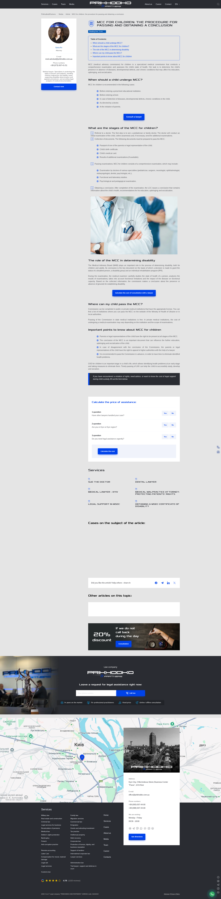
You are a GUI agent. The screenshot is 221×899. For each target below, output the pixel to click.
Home (106, 815)
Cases (54, 4)
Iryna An (58, 48)
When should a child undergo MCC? (107, 43)
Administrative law (77, 863)
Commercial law (76, 822)
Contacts (107, 857)
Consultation (123, 644)
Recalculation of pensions (50, 828)
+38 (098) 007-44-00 (137, 808)
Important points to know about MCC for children (112, 56)
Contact (168, 4)
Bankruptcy (45, 838)
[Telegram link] (133, 828)
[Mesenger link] (145, 828)
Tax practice (74, 831)
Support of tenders (77, 850)
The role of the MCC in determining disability (111, 50)
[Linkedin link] (152, 828)
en (176, 4)
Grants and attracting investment (82, 828)
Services (44, 4)
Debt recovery (75, 838)
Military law (45, 815)
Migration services (77, 818)
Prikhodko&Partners (48, 14)
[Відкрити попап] (212, 894)
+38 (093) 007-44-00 (137, 805)
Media (71, 4)
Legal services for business (51, 825)
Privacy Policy (175, 894)
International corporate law (80, 854)
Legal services (46, 866)
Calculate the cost (108, 451)
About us (148, 4)
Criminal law (45, 822)
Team (63, 4)
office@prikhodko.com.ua (139, 795)
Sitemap (166, 894)
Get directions (137, 837)
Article (68, 14)
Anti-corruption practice (49, 844)
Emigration (74, 825)
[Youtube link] (130, 828)
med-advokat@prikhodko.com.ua (58, 59)
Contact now (59, 86)
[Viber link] (137, 828)
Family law (74, 815)
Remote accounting (48, 850)
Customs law (46, 872)
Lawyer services (76, 857)
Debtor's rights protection (50, 835)
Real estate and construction (51, 818)
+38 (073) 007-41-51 (59, 65)
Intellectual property (77, 835)
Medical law (45, 831)
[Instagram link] (149, 828)
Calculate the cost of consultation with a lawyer (134, 293)
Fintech (44, 841)
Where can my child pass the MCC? (107, 53)
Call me (132, 693)
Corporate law (75, 841)
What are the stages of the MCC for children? (111, 46)
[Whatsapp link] (141, 828)
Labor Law (45, 854)
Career (158, 4)
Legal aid (44, 863)
